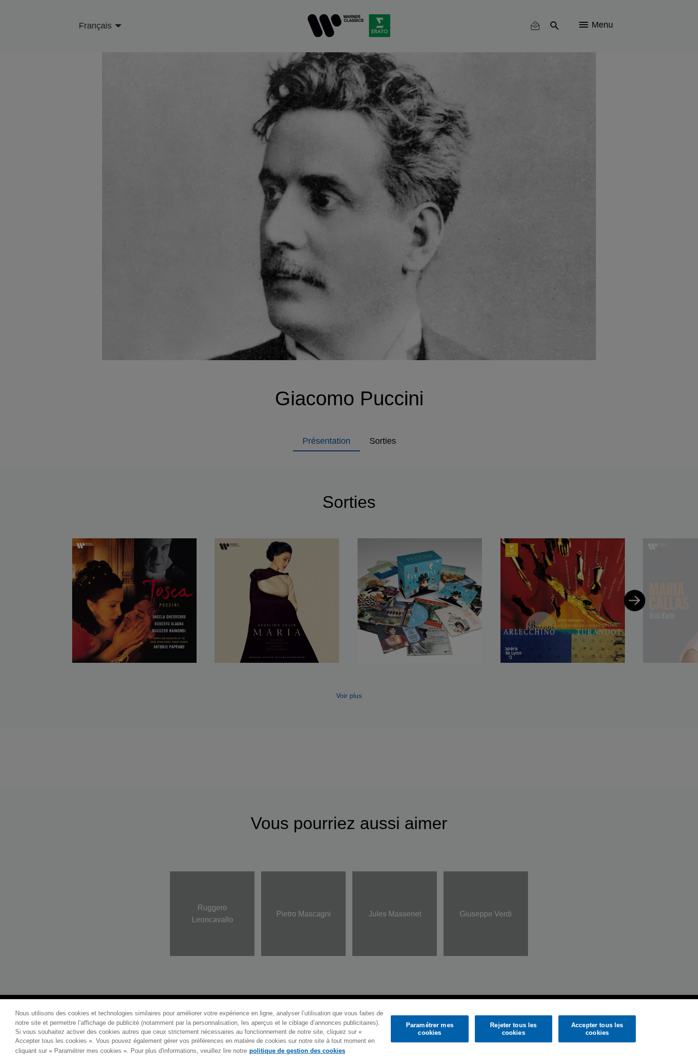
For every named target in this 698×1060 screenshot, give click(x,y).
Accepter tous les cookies (597, 1029)
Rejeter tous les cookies (513, 1029)
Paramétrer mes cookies (429, 1029)
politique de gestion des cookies (297, 1050)
